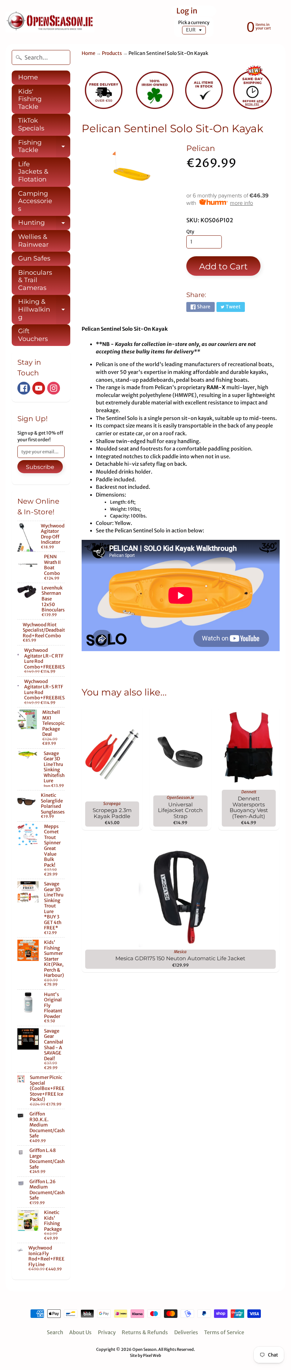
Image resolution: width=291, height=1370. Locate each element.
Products (112, 53)
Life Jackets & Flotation (33, 171)
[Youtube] (38, 388)
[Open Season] (50, 22)
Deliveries (186, 1332)
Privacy (107, 1332)
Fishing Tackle (44, 147)
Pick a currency (193, 22)
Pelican (200, 148)
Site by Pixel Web (145, 1355)
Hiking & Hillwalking (44, 309)
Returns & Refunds (145, 1332)
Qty (190, 232)
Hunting (44, 224)
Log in (186, 11)
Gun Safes (34, 258)
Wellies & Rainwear (33, 240)
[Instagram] (53, 388)
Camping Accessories (35, 201)
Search (55, 1332)
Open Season (144, 1349)
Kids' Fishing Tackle (30, 99)
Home (28, 77)
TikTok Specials (31, 124)
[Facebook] (23, 388)
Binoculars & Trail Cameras (35, 280)
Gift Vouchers (33, 335)
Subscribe (40, 467)
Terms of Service (224, 1332)
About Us (80, 1332)
